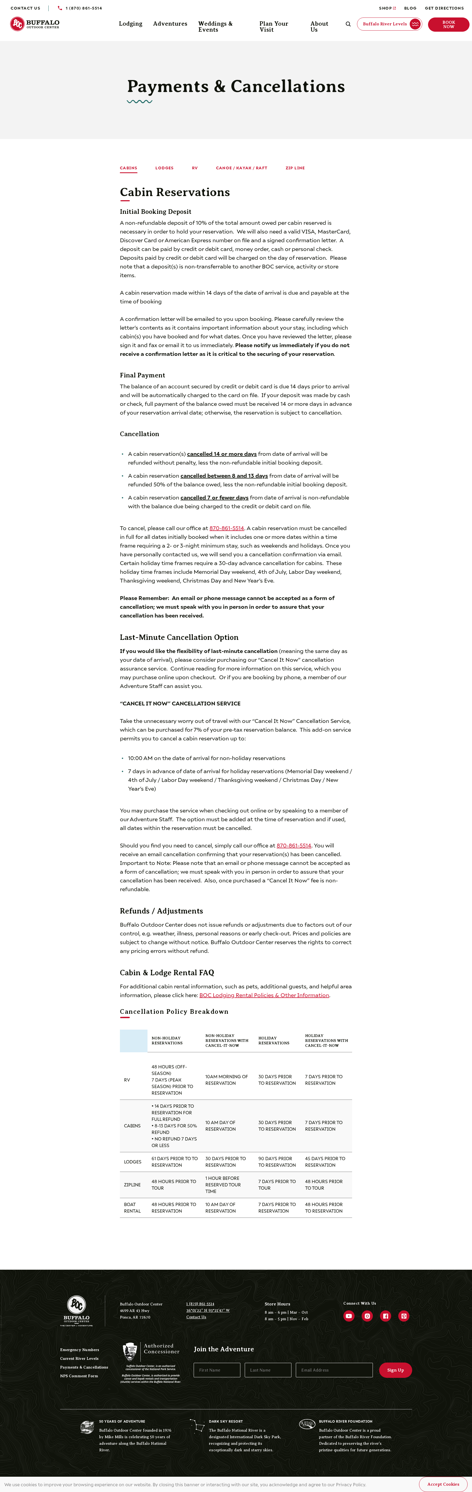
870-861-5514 (227, 527)
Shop (385, 7)
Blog (410, 7)
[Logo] (38, 24)
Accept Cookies (443, 1484)
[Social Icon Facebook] (385, 1316)
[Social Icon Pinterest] (403, 1316)
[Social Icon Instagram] (367, 1316)
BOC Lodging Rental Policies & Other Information (264, 994)
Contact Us (25, 7)
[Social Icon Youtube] (349, 1316)
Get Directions (444, 7)
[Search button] (348, 24)
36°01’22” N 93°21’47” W (208, 1310)
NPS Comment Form (79, 1376)
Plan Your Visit (273, 27)
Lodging (130, 24)
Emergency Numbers (79, 1350)
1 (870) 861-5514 (200, 1304)
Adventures (170, 24)
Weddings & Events (215, 27)
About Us (319, 27)
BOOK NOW (448, 24)
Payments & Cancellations (84, 1367)
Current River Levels (79, 1358)
